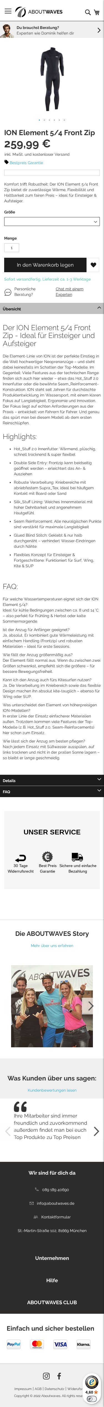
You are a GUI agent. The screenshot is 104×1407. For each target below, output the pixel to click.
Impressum (23, 1389)
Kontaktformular (55, 1217)
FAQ (6, 792)
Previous (14, 1006)
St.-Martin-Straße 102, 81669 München (52, 1230)
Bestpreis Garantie (26, 162)
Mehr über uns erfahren (52, 945)
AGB (38, 1389)
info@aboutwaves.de (55, 1203)
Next (90, 1006)
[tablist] (52, 1257)
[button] (39, 120)
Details (9, 780)
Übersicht (12, 309)
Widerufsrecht (78, 1389)
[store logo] (38, 12)
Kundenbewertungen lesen (52, 1090)
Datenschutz (54, 1389)
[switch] (92, 1399)
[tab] (52, 308)
